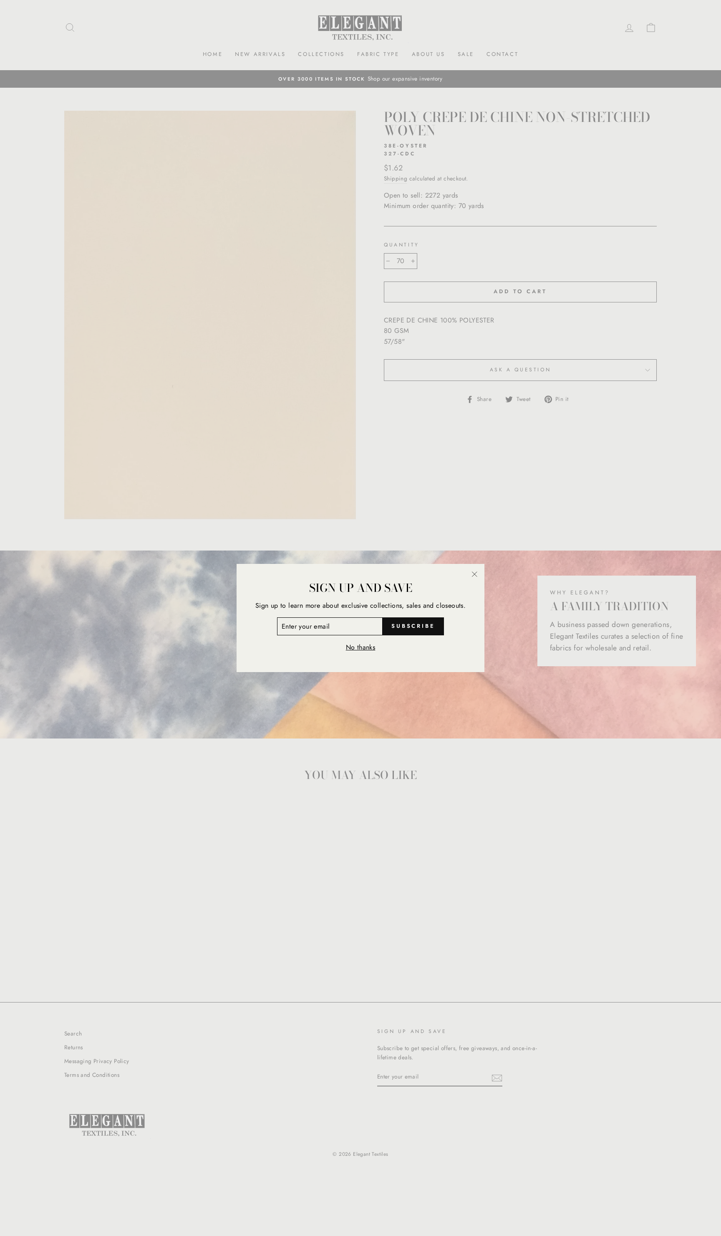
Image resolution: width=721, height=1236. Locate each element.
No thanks (361, 647)
